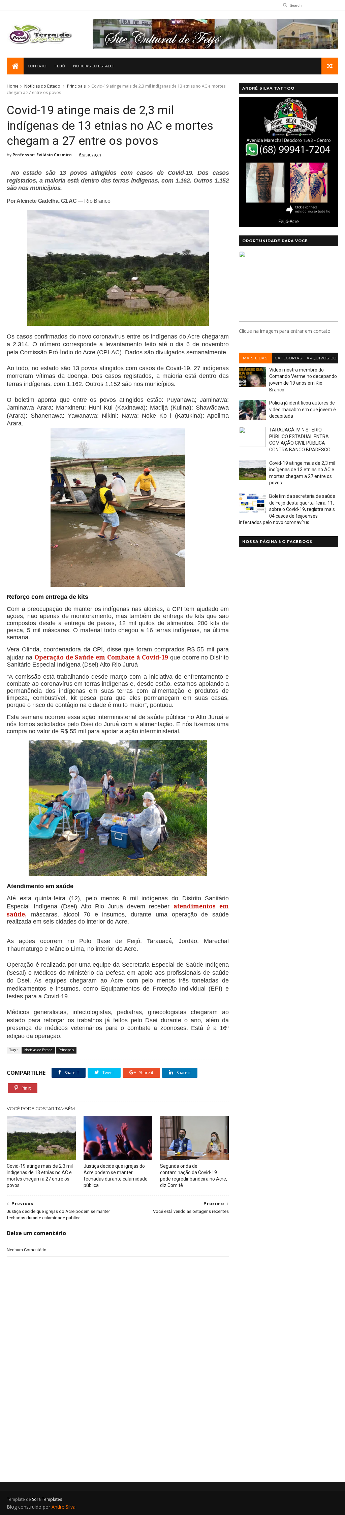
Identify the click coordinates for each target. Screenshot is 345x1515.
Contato (37, 66)
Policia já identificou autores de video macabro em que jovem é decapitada (302, 409)
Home (13, 86)
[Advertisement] (118, 1417)
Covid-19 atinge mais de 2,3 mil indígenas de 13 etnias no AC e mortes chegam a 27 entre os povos (40, 1175)
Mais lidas (255, 358)
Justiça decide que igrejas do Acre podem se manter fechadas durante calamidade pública (116, 1175)
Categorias (288, 358)
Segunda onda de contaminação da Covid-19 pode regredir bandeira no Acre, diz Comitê (193, 1175)
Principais (76, 86)
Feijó (60, 66)
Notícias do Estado (42, 86)
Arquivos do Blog (322, 359)
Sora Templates (47, 1499)
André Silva (63, 1507)
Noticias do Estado (93, 66)
